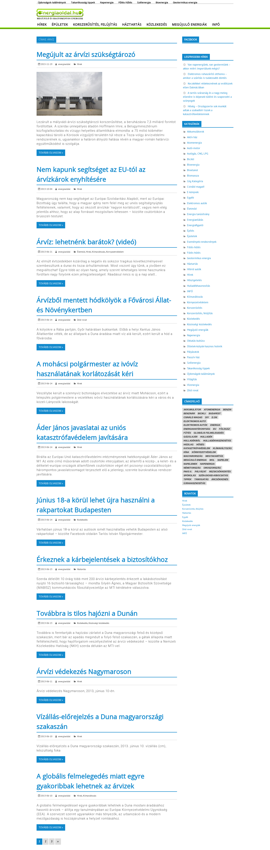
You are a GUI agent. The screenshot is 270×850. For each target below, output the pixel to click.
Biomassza (193, 175)
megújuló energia (195, 460)
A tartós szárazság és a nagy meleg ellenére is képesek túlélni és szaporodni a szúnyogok (207, 96)
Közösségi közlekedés (99, 623)
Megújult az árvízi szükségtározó (86, 54)
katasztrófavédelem (197, 448)
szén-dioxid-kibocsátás (213, 475)
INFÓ (216, 24)
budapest (215, 413)
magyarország (193, 456)
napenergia (207, 464)
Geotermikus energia (185, 2)
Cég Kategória (195, 181)
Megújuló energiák (189, 24)
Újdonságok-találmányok (52, 2)
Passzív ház (193, 357)
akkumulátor (192, 409)
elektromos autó (195, 421)
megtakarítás (214, 456)
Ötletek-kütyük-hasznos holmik (204, 346)
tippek (187, 479)
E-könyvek (193, 192)
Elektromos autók (197, 203)
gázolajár (190, 436)
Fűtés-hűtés (125, 2)
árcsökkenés (219, 479)
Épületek (60, 24)
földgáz (224, 429)
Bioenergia (162, 2)
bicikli (202, 413)
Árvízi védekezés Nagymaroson (84, 671)
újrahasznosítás (194, 483)
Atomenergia (194, 142)
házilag (188, 444)
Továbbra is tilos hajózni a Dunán (87, 613)
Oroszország (212, 468)
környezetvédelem (204, 452)
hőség (200, 444)
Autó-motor (193, 148)
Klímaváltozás (98, 251)
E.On (214, 417)
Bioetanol (192, 170)
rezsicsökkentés (220, 471)
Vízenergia (193, 385)
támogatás (201, 479)
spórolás (190, 475)
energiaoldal (64, 64)
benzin (227, 409)
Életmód (81, 251)
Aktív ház (192, 137)
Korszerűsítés (194, 308)
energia (215, 425)
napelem (223, 460)
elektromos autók (195, 425)
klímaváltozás (222, 448)
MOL (212, 460)
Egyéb (190, 197)
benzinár (189, 413)
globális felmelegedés (209, 433)
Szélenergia (144, 2)
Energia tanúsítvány (198, 214)
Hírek (42, 24)
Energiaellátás (195, 219)
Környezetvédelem (115, 251)
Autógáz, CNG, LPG (197, 153)
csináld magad (193, 417)
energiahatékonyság (197, 429)
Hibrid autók (194, 269)
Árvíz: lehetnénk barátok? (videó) (86, 241)
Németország (192, 468)
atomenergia (212, 409)
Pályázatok (193, 352)
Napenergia (106, 2)
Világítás (192, 379)
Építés (190, 230)
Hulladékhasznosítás (198, 285)
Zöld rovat (82, 319)
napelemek (190, 464)
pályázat (200, 471)
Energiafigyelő (195, 225)
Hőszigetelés (194, 280)
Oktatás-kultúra (196, 340)
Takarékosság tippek (83, 2)
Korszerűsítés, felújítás (95, 24)
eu (214, 429)
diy (207, 417)
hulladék (206, 436)
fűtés (187, 433)
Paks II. (188, 471)
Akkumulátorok (195, 131)
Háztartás (132, 24)
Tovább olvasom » (51, 152)
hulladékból (192, 440)
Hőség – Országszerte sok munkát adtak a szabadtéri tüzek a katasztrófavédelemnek (204, 110)
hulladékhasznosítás (217, 440)
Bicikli (190, 159)
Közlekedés (157, 24)
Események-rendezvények (201, 241)
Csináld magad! (195, 186)
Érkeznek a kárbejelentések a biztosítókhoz (102, 559)
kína (186, 452)
